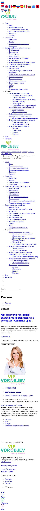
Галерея (11, 36)
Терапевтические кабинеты (19, 44)
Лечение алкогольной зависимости (22, 120)
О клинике (9, 38)
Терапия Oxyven (18, 101)
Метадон (15, 134)
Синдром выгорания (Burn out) (20, 71)
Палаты (11, 42)
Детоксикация (14, 50)
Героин (15, 128)
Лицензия (12, 33)
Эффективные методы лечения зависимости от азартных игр (20, 115)
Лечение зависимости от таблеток (21, 108)
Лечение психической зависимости (22, 62)
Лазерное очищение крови (22, 95)
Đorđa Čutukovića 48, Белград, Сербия (8, 470)
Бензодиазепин (18, 110)
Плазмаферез (17, 104)
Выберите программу (8, 344)
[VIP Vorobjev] (9, 19)
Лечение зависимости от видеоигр (25, 118)
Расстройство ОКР (16, 77)
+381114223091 (6, 154)
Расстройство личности (17, 81)
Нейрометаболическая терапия (23, 99)
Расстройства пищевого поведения (22, 75)
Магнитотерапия (18, 97)
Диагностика (13, 52)
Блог (6, 136)
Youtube (7, 483)
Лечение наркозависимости (19, 126)
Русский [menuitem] (9, 487)
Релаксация (13, 46)
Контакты (8, 139)
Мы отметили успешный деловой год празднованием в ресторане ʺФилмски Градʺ (17, 317)
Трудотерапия (14, 54)
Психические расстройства (15, 66)
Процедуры (17, 48)
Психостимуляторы (19, 112)
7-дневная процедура (20, 122)
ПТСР (11, 87)
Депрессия (12, 73)
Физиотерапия (14, 56)
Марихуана (16, 130)
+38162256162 (6, 462)
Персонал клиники (16, 27)
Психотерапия (14, 60)
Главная (8, 303)
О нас (7, 23)
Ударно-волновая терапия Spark (24, 106)
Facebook (8, 479)
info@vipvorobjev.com (9, 466)
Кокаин (15, 132)
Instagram (8, 481)
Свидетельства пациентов (18, 29)
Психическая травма (16, 83)
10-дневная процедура (20, 124)
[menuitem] (9, 487)
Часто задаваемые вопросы (19, 31)
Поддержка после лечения (18, 58)
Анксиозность (14, 68)
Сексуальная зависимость (18, 89)
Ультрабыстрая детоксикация (19, 64)
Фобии (11, 85)
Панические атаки (15, 79)
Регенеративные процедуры (19, 93)
